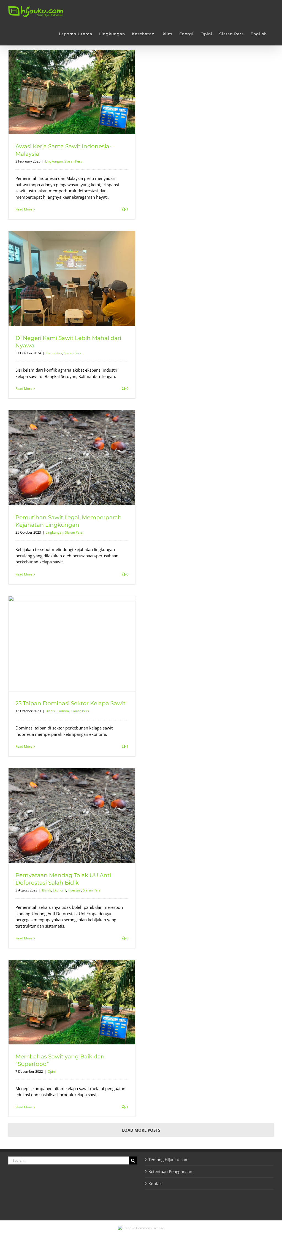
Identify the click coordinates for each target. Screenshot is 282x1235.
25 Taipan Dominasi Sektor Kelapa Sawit (70, 703)
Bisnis (50, 711)
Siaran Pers (73, 161)
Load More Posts (141, 1130)
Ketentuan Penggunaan (170, 1171)
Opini (52, 1071)
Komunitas (54, 353)
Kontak (155, 1183)
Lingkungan (54, 161)
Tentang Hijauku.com (168, 1159)
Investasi (74, 890)
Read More (23, 209)
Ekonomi (63, 711)
